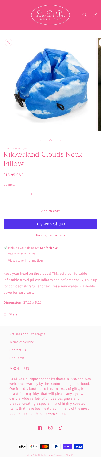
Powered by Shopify (64, 455)
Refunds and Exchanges (27, 334)
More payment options (50, 235)
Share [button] (13, 314)
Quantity (9, 185)
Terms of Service (21, 342)
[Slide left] (40, 140)
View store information (25, 260)
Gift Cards (16, 358)
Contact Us (17, 350)
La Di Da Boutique (44, 455)
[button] (6, 15)
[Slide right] (61, 140)
